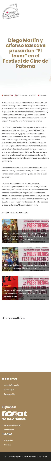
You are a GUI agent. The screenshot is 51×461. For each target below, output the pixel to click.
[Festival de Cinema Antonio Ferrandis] (11, 11)
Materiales (8, 440)
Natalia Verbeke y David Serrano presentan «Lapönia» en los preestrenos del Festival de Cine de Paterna (25, 365)
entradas (44, 95)
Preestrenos (9, 430)
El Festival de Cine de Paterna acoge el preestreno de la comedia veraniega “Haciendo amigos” (24, 336)
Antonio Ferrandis (11, 385)
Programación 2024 (12, 425)
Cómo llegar (9, 389)
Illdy (11, 456)
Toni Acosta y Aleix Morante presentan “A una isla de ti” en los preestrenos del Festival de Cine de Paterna (25, 356)
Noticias (7, 445)
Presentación (9, 394)
